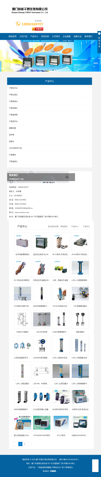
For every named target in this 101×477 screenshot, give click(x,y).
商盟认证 (78, 36)
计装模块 (12, 155)
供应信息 (45, 36)
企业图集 (67, 36)
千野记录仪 (13, 95)
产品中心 (34, 36)
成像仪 (11, 141)
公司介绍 (23, 36)
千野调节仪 (13, 121)
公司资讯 (56, 36)
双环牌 (11, 135)
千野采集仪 (13, 108)
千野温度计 (13, 161)
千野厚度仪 (13, 101)
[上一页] (15, 444)
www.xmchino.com (22, 212)
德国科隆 (12, 128)
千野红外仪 (13, 88)
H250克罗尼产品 (15, 148)
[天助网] (50, 471)
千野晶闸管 (13, 115)
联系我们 (88, 36)
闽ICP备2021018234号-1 (69, 459)
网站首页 (13, 36)
